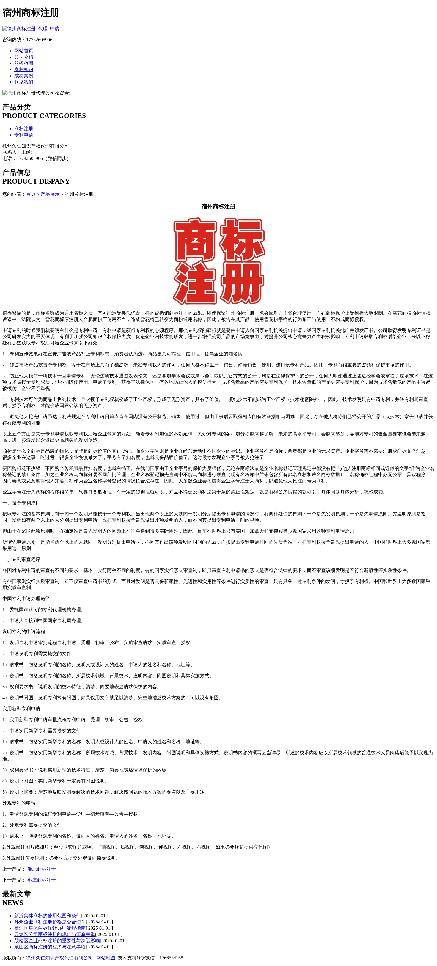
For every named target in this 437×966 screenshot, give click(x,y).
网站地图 (105, 957)
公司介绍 (23, 56)
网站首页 (23, 50)
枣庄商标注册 (41, 879)
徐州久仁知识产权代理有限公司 (59, 957)
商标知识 (23, 69)
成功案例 (23, 75)
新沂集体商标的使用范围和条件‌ (47, 915)
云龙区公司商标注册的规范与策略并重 (54, 934)
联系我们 (23, 81)
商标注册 (23, 128)
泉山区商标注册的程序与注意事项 (50, 946)
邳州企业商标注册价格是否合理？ (50, 921)
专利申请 (23, 134)
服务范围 (23, 63)
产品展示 (50, 194)
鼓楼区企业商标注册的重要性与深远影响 (57, 940)
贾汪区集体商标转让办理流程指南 (50, 928)
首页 (31, 194)
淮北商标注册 (41, 868)
